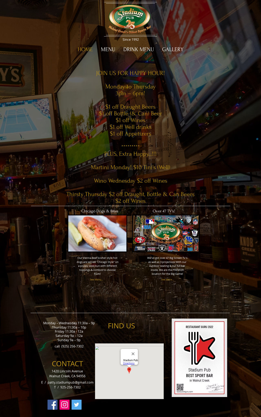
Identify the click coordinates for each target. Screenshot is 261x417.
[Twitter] (77, 405)
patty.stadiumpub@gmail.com (71, 382)
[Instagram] (65, 405)
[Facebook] (53, 405)
